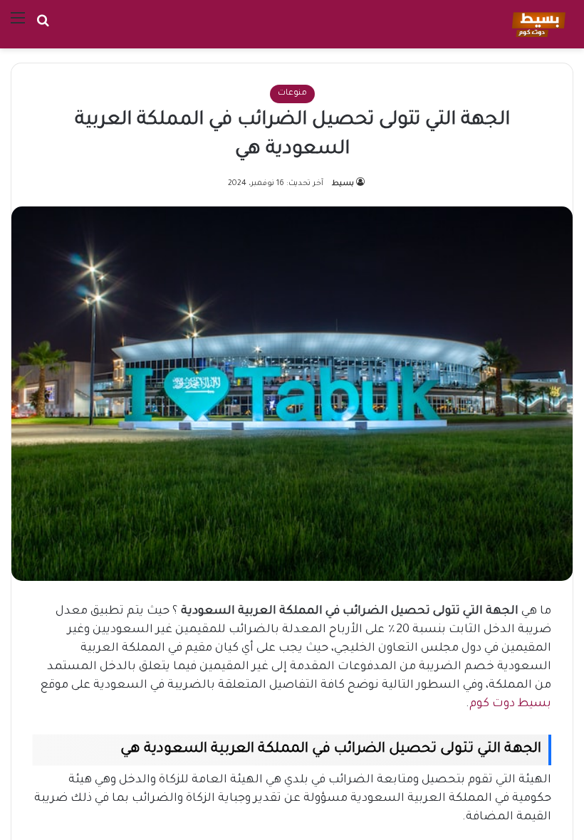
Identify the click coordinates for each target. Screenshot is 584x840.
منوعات (292, 93)
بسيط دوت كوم (510, 704)
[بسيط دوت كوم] (536, 24)
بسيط (343, 183)
